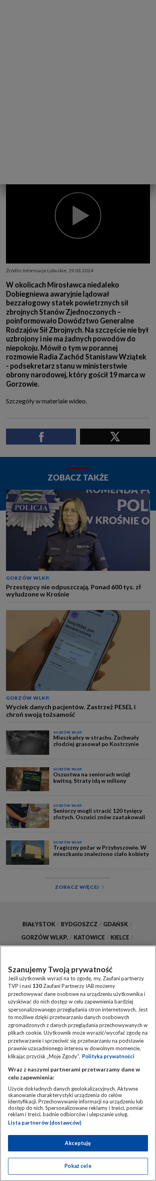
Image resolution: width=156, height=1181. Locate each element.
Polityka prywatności (108, 1056)
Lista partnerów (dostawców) (44, 1122)
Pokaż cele (77, 1166)
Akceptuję (78, 1143)
